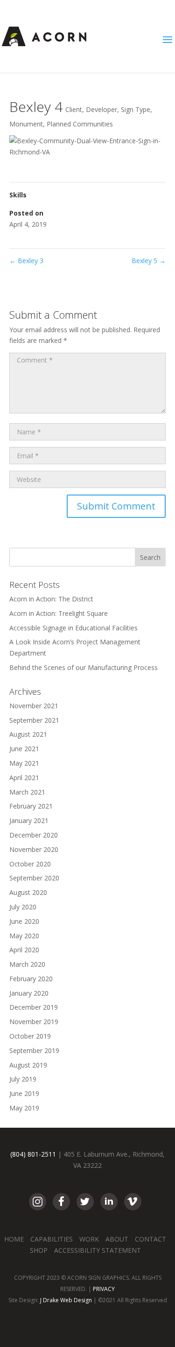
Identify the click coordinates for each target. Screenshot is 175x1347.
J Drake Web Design (66, 1300)
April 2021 (24, 777)
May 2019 (24, 1107)
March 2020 (27, 964)
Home (14, 1239)
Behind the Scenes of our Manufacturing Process (83, 667)
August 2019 (28, 1065)
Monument (26, 123)
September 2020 (34, 877)
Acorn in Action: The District (51, 598)
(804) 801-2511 (33, 1154)
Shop (39, 1250)
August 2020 (28, 892)
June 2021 (24, 748)
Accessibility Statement (97, 1250)
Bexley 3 (26, 260)
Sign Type (135, 109)
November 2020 (33, 849)
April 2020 (24, 949)
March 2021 (27, 792)
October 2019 (30, 1036)
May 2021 (24, 763)
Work (89, 1239)
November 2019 (33, 1021)
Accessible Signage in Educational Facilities (73, 627)
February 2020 (31, 978)
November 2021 (33, 705)
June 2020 (24, 921)
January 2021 (29, 820)
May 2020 (24, 935)
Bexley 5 (149, 260)
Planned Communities (80, 123)
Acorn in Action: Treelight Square (58, 613)
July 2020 (22, 906)
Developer (101, 109)
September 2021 (34, 720)
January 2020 (29, 993)
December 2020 (33, 835)
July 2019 (22, 1079)
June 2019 (24, 1093)
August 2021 (28, 734)
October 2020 (30, 863)
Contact (150, 1239)
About (116, 1239)
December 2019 (33, 1007)
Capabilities (51, 1239)
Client (73, 109)
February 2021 (31, 806)
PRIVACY (104, 1289)
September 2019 (34, 1050)
